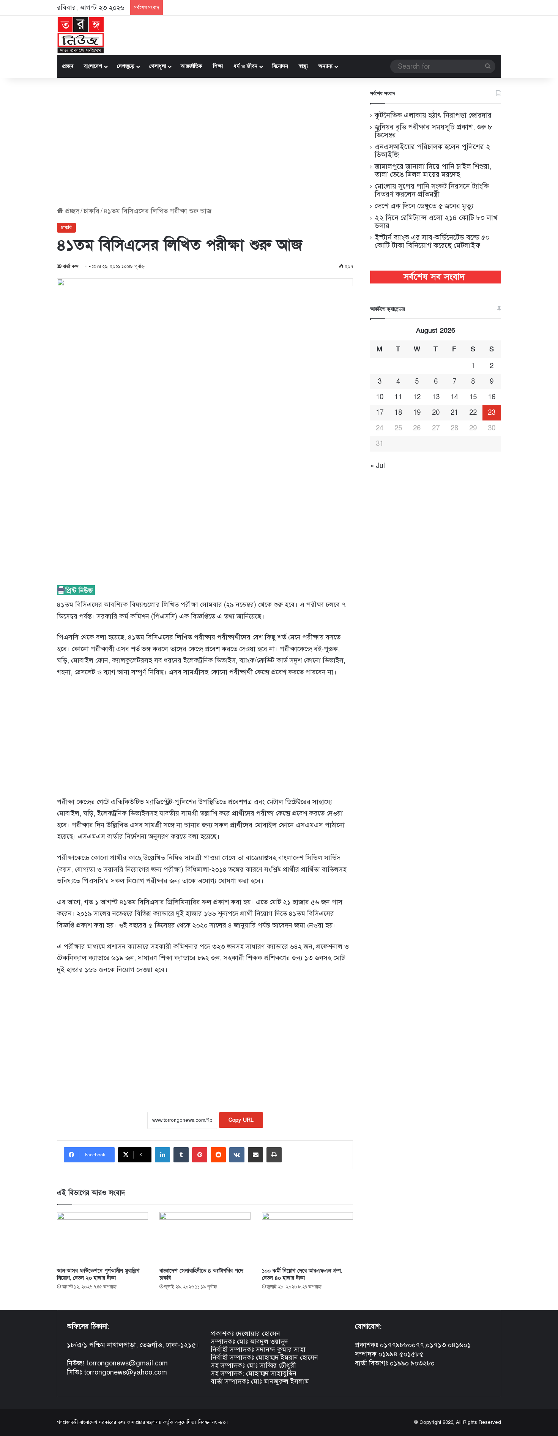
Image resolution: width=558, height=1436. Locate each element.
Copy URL (241, 1120)
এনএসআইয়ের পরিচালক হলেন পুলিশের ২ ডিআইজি (432, 150)
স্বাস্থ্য (303, 66)
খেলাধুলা (157, 66)
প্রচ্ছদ (67, 66)
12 (417, 397)
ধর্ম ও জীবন (245, 66)
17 (379, 412)
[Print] (274, 1154)
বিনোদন (280, 66)
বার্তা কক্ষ (71, 266)
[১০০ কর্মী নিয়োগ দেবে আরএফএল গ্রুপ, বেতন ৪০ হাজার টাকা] (307, 1237)
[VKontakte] (236, 1154)
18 (398, 412)
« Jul (377, 465)
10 (379, 397)
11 (398, 397)
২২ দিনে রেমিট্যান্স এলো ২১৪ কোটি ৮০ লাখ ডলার (436, 221)
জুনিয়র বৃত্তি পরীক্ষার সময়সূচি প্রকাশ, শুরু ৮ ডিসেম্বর (433, 131)
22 (473, 412)
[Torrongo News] (81, 35)
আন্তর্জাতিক (191, 66)
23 (491, 412)
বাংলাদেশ (93, 66)
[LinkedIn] (162, 1154)
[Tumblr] (181, 1154)
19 (417, 412)
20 (436, 412)
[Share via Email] (255, 1154)
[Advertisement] (205, 142)
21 (454, 412)
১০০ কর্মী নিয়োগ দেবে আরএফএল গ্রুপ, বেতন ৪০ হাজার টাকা (302, 1274)
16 (491, 397)
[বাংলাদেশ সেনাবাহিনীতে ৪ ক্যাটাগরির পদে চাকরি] (205, 1237)
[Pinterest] (199, 1154)
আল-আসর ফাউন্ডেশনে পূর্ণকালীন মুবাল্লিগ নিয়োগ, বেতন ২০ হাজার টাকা (98, 1274)
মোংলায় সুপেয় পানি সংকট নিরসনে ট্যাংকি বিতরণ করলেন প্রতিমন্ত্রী (432, 190)
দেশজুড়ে (125, 66)
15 (473, 397)
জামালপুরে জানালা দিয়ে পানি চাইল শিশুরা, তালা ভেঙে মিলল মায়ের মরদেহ (433, 170)
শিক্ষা (218, 66)
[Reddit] (218, 1154)
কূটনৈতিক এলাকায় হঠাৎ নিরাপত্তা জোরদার (433, 115)
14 (454, 397)
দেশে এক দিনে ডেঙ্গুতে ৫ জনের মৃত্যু (424, 206)
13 (436, 397)
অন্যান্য (325, 66)
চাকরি (91, 211)
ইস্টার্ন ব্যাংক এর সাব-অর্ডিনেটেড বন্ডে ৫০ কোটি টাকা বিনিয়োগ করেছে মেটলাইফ (432, 241)
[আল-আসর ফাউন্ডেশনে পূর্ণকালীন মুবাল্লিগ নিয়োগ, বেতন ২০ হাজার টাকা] (102, 1237)
